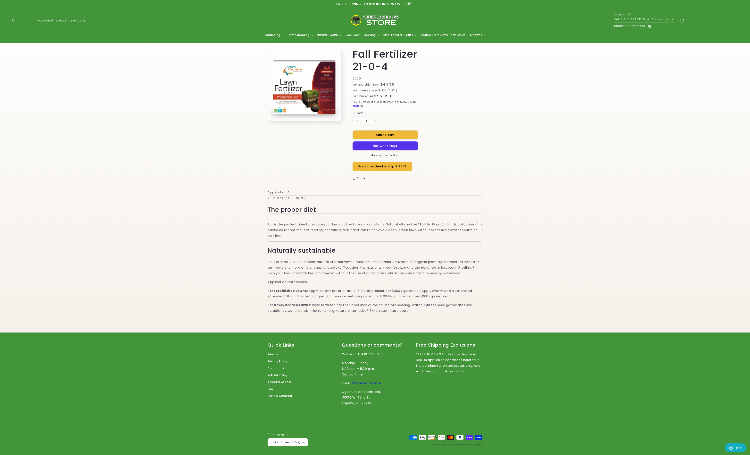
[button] (14, 20)
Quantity (358, 113)
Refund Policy (278, 375)
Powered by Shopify (471, 444)
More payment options (385, 155)
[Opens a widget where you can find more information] (735, 448)
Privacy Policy (278, 361)
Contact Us (660, 19)
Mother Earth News (449, 444)
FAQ (270, 389)
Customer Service (366, 383)
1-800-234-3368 (633, 19)
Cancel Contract (280, 396)
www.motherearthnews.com (51, 20)
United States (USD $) (286, 442)
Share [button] (361, 178)
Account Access (279, 382)
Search (273, 354)
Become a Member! (630, 26)
